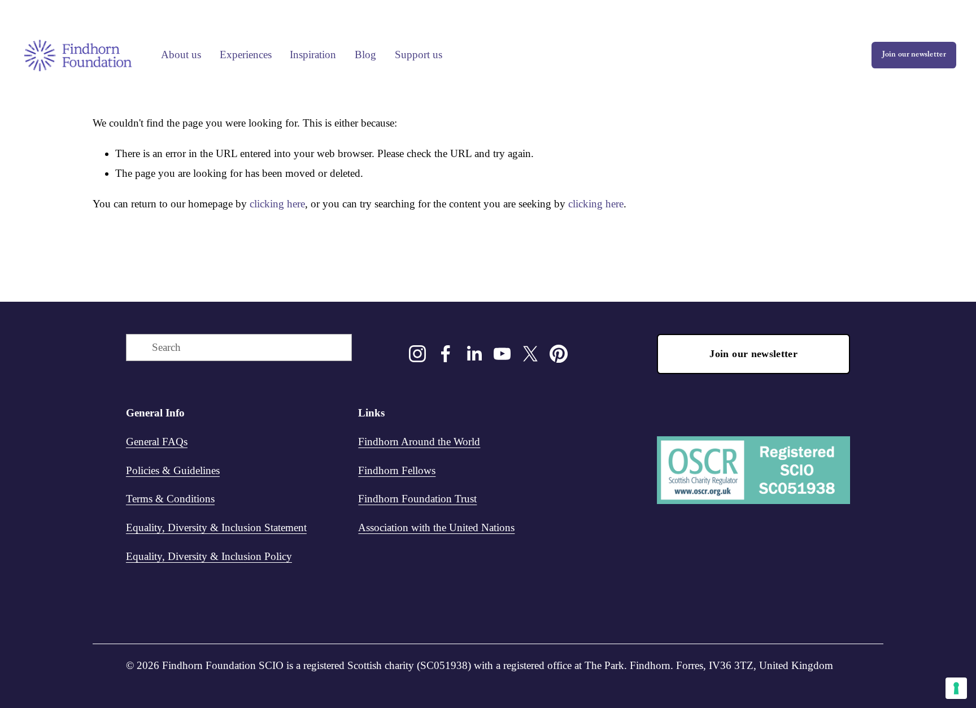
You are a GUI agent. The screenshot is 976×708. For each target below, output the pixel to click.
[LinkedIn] (474, 354)
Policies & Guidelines (173, 470)
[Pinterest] (559, 354)
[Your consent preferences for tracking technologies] (956, 688)
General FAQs (157, 442)
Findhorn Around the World (419, 442)
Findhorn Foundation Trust (417, 499)
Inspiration (313, 54)
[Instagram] (417, 354)
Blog (365, 54)
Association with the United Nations (436, 527)
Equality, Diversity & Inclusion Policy (209, 556)
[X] (530, 354)
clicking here (277, 204)
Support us (418, 54)
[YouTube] (502, 354)
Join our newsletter (914, 55)
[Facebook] (446, 354)
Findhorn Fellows (396, 470)
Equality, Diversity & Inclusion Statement (216, 527)
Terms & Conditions (170, 499)
